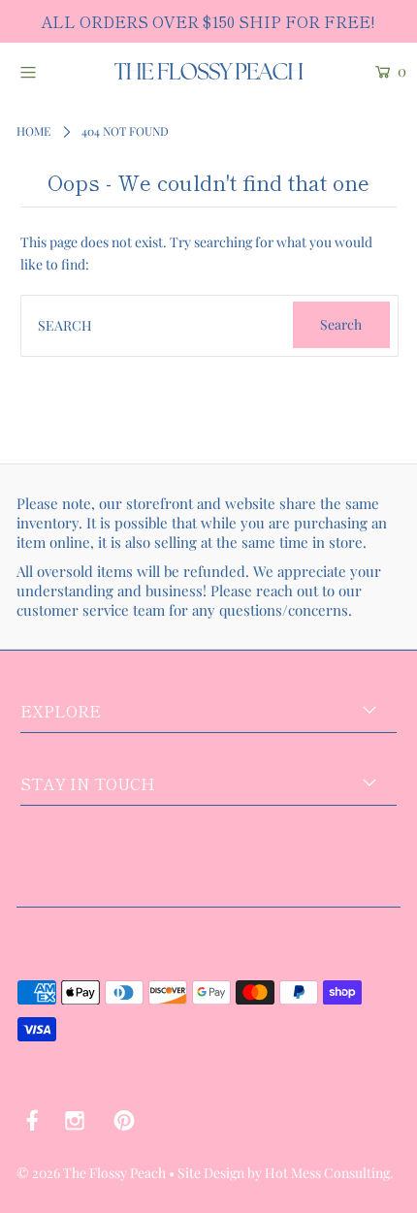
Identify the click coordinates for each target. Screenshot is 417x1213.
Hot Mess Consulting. (329, 1173)
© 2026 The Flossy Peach (91, 1173)
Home (33, 131)
